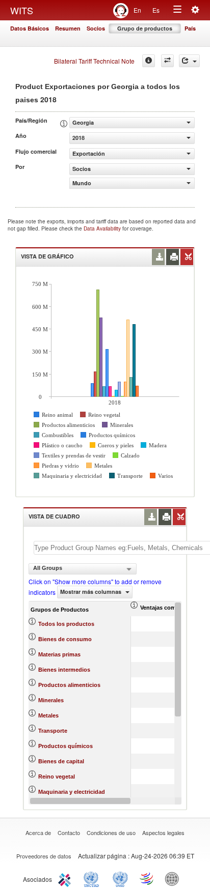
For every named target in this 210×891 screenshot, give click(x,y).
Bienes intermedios (64, 670)
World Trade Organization (147, 878)
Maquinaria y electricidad (71, 792)
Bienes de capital (61, 761)
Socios (96, 28)
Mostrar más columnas (91, 591)
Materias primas (59, 654)
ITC (66, 878)
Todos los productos (66, 624)
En (137, 10)
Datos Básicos (29, 28)
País (190, 28)
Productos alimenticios (69, 685)
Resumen (68, 28)
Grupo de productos (144, 28)
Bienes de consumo (65, 639)
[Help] (148, 60)
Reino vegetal (56, 776)
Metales (48, 715)
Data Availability (103, 228)
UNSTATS (120, 878)
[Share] (189, 60)
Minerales (51, 700)
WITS (21, 10)
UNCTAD (93, 878)
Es (156, 10)
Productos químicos (65, 746)
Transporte (52, 731)
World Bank (174, 878)
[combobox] (83, 568)
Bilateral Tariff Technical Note (94, 60)
